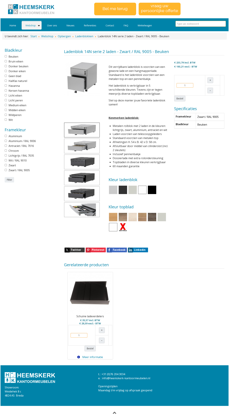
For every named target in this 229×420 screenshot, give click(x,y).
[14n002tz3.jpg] (82, 193)
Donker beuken (18, 66)
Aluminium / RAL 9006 (22, 141)
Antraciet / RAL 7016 (21, 146)
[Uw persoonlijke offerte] (160, 9)
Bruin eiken (16, 61)
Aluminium (15, 136)
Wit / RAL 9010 (18, 160)
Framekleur (183, 116)
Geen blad (15, 76)
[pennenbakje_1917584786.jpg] (82, 209)
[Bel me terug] (115, 9)
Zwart (12, 165)
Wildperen (15, 115)
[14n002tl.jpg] (82, 145)
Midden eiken (17, 110)
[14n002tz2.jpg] (82, 177)
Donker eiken (17, 71)
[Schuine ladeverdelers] (90, 294)
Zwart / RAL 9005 (19, 170)
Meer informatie (92, 357)
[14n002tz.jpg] (82, 161)
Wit (11, 120)
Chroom (14, 151)
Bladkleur (182, 124)
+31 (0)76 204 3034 (113, 374)
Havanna (14, 86)
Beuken (13, 56)
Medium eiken (17, 105)
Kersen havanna (19, 90)
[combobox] (201, 24)
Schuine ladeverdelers (90, 316)
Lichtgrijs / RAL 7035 (21, 155)
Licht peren (16, 100)
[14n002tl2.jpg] (82, 78)
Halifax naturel (18, 81)
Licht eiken (15, 95)
